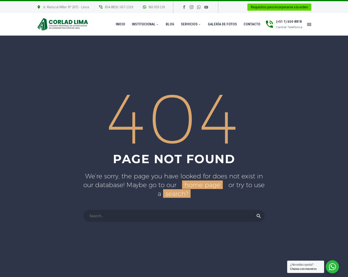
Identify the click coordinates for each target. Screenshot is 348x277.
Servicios (191, 24)
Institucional (145, 24)
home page (202, 185)
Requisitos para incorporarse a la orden (279, 7)
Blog (170, 24)
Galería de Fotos (222, 24)
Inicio (120, 24)
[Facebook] (184, 7)
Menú (309, 24)
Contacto (252, 24)
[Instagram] (191, 7)
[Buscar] (259, 216)
